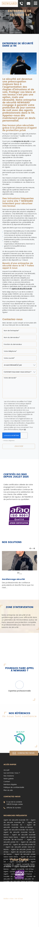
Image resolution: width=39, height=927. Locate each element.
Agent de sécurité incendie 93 (16, 820)
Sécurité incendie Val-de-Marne (19, 914)
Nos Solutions (9, 776)
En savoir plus (19, 560)
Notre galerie (9, 778)
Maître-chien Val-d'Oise (13, 898)
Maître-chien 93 (14, 893)
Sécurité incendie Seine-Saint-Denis (19, 917)
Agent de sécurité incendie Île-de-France (19, 838)
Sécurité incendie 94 (19, 906)
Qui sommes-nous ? (12, 773)
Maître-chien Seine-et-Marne (19, 896)
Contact (7, 781)
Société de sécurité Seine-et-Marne (18, 881)
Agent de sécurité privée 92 (24, 844)
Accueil (6, 770)
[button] (35, 3)
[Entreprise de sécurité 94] (19, 64)
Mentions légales (10, 784)
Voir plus (7, 925)
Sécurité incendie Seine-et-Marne (18, 911)
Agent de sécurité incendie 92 (19, 823)
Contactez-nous (26, 753)
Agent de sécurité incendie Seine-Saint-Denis (19, 836)
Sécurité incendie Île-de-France (19, 919)
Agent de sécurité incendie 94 (19, 821)
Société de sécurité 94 (24, 879)
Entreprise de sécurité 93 (24, 923)
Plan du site (8, 790)
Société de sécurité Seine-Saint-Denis (19, 887)
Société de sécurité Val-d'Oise (16, 884)
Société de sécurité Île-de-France (19, 890)
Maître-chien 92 (29, 893)
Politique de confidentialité (14, 787)
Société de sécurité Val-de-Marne (19, 885)
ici (25, 429)
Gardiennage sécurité (13, 579)
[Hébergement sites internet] (19, 860)
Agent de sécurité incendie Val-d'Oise (19, 829)
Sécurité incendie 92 (24, 908)
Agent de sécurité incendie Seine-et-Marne (19, 826)
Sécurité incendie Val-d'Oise (15, 913)
